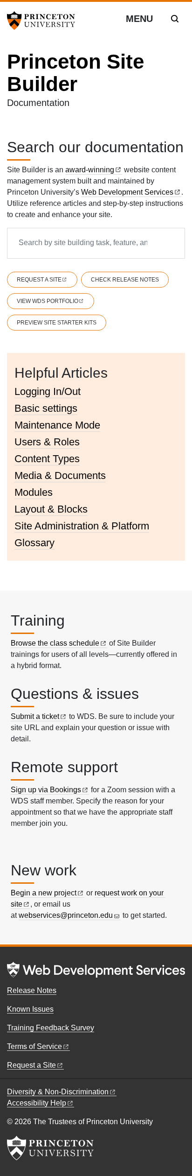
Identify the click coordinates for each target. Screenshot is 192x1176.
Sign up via (46, 790)
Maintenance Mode (57, 425)
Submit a (35, 716)
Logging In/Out (47, 391)
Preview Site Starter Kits (56, 322)
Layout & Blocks (51, 509)
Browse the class (55, 643)
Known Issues (30, 1009)
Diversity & (58, 1092)
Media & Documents (60, 475)
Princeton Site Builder (75, 72)
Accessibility (36, 1103)
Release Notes (31, 990)
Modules (33, 492)
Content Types (47, 459)
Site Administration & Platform (81, 526)
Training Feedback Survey (50, 1028)
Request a (39, 279)
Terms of (34, 1046)
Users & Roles (47, 442)
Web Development (127, 192)
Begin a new (43, 893)
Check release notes (125, 279)
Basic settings (45, 408)
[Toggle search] (174, 18)
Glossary (34, 543)
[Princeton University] (44, 20)
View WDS (47, 301)
